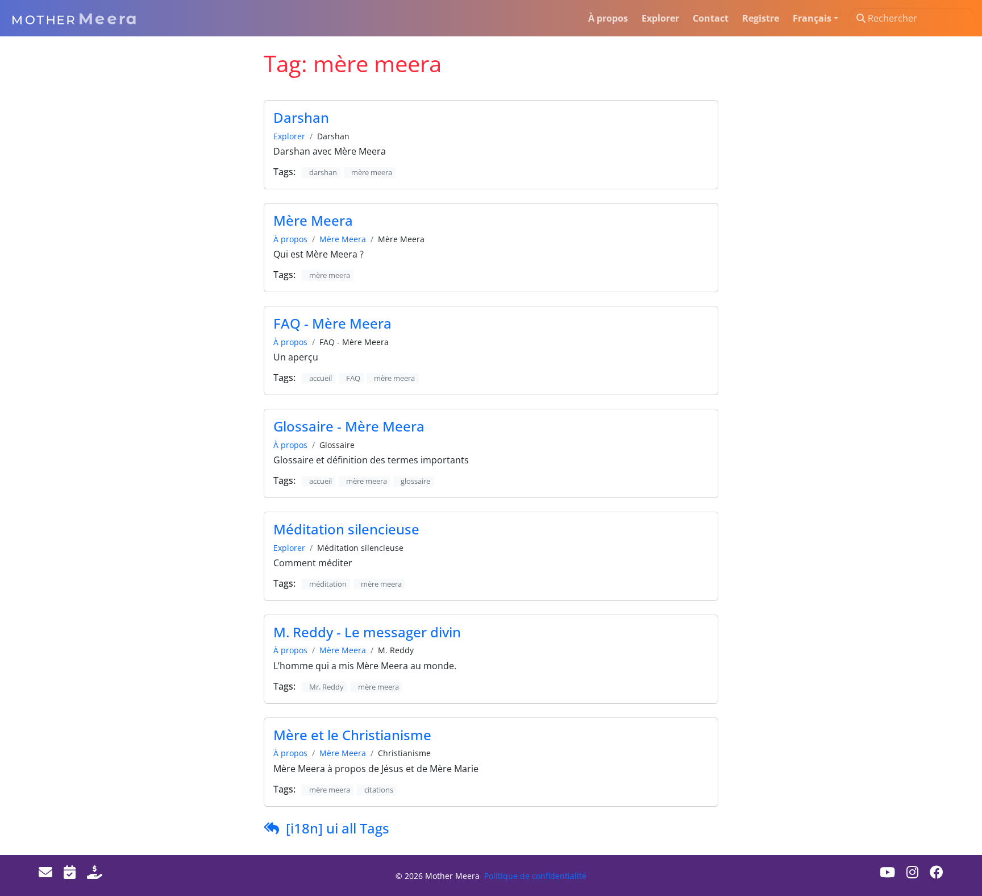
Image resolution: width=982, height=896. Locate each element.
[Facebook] (936, 871)
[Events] (70, 871)
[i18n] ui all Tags (337, 828)
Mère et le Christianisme (352, 734)
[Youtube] (887, 871)
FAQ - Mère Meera (332, 323)
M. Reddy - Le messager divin (367, 632)
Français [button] (812, 18)
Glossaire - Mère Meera (349, 426)
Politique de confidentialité (535, 875)
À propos (290, 239)
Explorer (289, 136)
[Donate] (94, 871)
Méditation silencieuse (346, 529)
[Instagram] (912, 871)
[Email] (45, 871)
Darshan (301, 117)
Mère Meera (313, 220)
